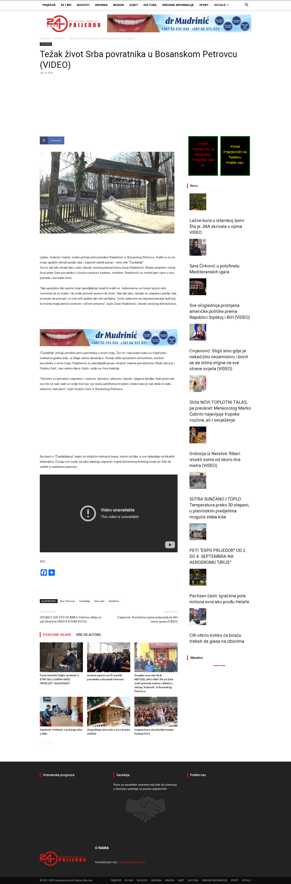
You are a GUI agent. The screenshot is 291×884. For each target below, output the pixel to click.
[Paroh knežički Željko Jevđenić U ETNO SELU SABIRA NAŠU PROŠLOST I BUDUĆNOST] (61, 657)
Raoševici (114, 601)
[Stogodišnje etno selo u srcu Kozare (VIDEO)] (108, 711)
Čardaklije (84, 601)
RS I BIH (66, 5)
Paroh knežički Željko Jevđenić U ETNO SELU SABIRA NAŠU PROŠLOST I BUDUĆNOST (59, 679)
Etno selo (100, 601)
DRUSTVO (59, 38)
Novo (194, 186)
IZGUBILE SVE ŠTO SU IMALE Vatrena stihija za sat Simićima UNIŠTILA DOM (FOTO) (70, 619)
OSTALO (220, 5)
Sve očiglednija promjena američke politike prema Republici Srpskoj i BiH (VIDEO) (219, 311)
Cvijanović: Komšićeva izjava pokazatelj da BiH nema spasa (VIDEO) (147, 619)
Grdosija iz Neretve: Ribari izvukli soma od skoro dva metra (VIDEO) (215, 459)
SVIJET (133, 5)
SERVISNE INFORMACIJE (178, 5)
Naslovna (45, 38)
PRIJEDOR (49, 5)
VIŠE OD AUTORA (88, 635)
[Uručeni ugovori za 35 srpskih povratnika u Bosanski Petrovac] (108, 657)
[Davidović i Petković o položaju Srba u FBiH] (61, 711)
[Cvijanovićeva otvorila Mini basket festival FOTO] (156, 711)
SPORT (204, 5)
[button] (246, 5)
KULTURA (150, 5)
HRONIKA (101, 5)
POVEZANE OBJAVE (57, 635)
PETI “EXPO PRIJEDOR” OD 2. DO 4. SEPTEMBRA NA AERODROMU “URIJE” (217, 556)
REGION (118, 5)
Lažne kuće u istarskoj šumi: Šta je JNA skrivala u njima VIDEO (217, 226)
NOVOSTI (83, 5)
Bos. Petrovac (67, 601)
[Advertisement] (109, 107)
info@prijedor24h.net (131, 862)
